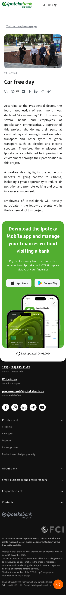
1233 (5, 367)
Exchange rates (10, 447)
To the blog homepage (21, 26)
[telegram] (33, 407)
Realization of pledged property (18, 454)
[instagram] (14, 407)
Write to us (9, 379)
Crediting (7, 427)
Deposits (6, 440)
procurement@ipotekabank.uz (23, 391)
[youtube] (42, 407)
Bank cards (8, 433)
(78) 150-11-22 (20, 367)
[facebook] (5, 407)
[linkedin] (23, 407)
